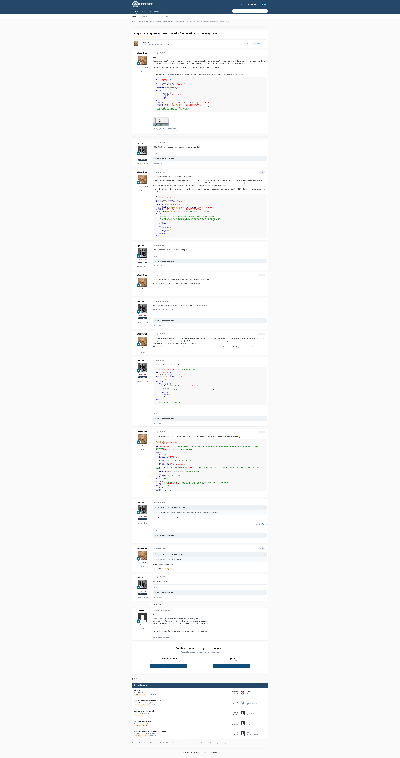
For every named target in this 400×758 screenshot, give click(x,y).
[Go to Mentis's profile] (142, 618)
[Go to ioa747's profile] (243, 703)
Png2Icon (137, 691)
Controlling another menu (142, 721)
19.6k (140, 164)
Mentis (142, 610)
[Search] (266, 11)
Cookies (214, 752)
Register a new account (168, 666)
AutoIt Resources (154, 11)
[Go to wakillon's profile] (243, 693)
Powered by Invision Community (200, 755)
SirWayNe (139, 733)
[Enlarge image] (239, 436)
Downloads (144, 16)
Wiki (143, 11)
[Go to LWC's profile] (243, 713)
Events (154, 16)
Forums (134, 16)
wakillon (138, 693)
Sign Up (263, 4)
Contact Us (206, 752)
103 (146, 164)
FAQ (165, 11)
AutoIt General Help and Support (161, 44)
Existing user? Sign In (248, 4)
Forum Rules (164, 16)
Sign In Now (231, 666)
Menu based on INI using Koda (144, 711)
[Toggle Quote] (156, 507)
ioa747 (138, 703)
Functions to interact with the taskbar (149, 701)
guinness (142, 143)
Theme (185, 752)
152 (143, 71)
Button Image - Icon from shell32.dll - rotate (151, 731)
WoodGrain (146, 42)
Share (247, 43)
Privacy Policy (195, 752)
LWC (137, 713)
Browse (136, 11)
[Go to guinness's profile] (142, 150)
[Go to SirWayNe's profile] (243, 733)
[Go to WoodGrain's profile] (136, 43)
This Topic (258, 11)
